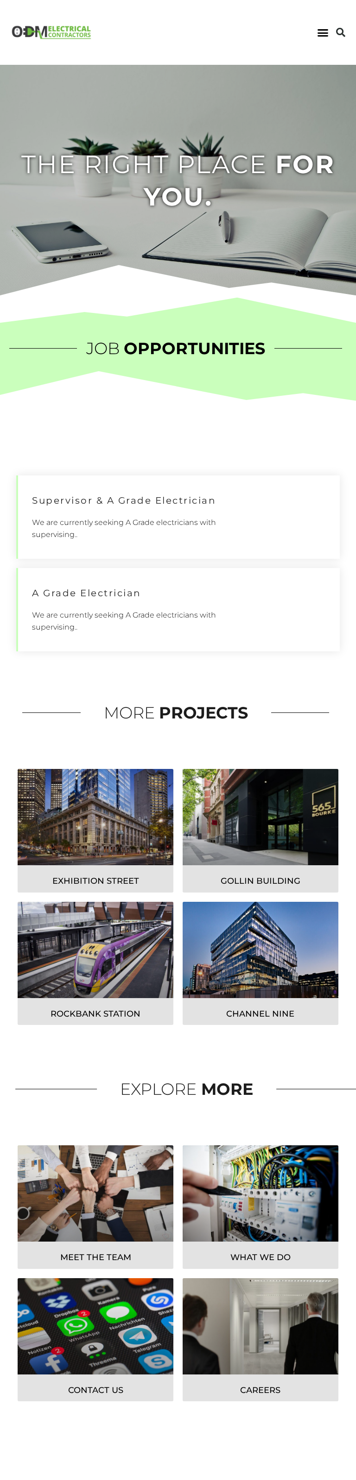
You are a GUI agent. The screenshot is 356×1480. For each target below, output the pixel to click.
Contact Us (95, 1390)
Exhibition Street (95, 881)
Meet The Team (95, 1257)
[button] (322, 32)
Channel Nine (260, 1014)
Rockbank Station (95, 1014)
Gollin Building (260, 881)
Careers (260, 1390)
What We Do (260, 1257)
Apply (289, 517)
